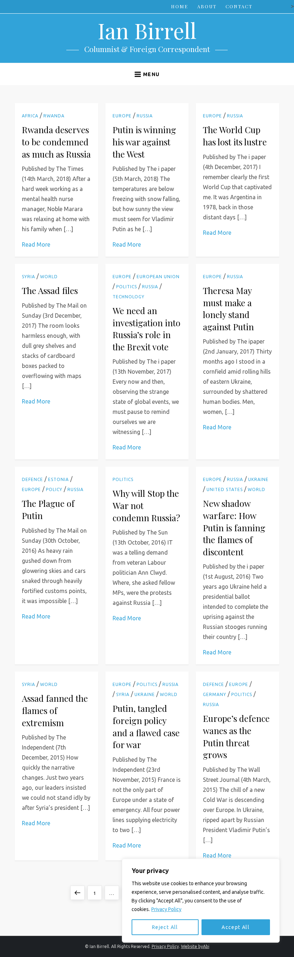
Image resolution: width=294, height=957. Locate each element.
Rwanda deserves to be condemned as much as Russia (56, 141)
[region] (201, 901)
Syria (28, 276)
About (207, 6)
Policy (54, 489)
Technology (128, 296)
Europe (122, 115)
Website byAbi (195, 946)
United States (225, 489)
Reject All (165, 927)
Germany (214, 694)
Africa (30, 115)
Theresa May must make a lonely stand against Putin (228, 308)
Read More (36, 244)
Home (179, 6)
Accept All (236, 927)
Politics (126, 286)
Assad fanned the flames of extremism (55, 710)
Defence (32, 479)
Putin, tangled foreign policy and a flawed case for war (146, 726)
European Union (158, 276)
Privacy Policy (166, 909)
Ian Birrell (147, 30)
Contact (239, 6)
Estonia (58, 479)
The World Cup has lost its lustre (235, 136)
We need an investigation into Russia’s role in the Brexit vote (146, 329)
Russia (145, 115)
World (49, 276)
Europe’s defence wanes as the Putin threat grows (236, 736)
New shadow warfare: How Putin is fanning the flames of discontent (234, 527)
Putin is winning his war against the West (144, 141)
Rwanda (54, 115)
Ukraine (258, 479)
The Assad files (50, 290)
